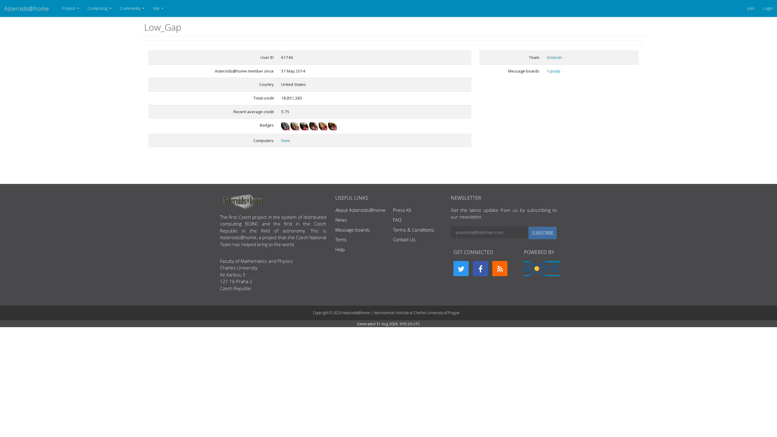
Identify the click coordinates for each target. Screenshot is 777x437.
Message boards (352, 230)
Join (751, 8)
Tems (341, 239)
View (285, 140)
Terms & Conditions (413, 230)
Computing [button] (97, 8)
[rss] (499, 268)
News (341, 220)
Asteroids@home (26, 8)
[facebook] (480, 268)
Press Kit (402, 210)
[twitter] (461, 268)
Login (768, 8)
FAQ (397, 220)
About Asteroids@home (360, 210)
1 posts (553, 71)
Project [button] (69, 8)
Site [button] (157, 8)
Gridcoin (554, 57)
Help (340, 249)
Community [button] (130, 8)
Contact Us (404, 239)
